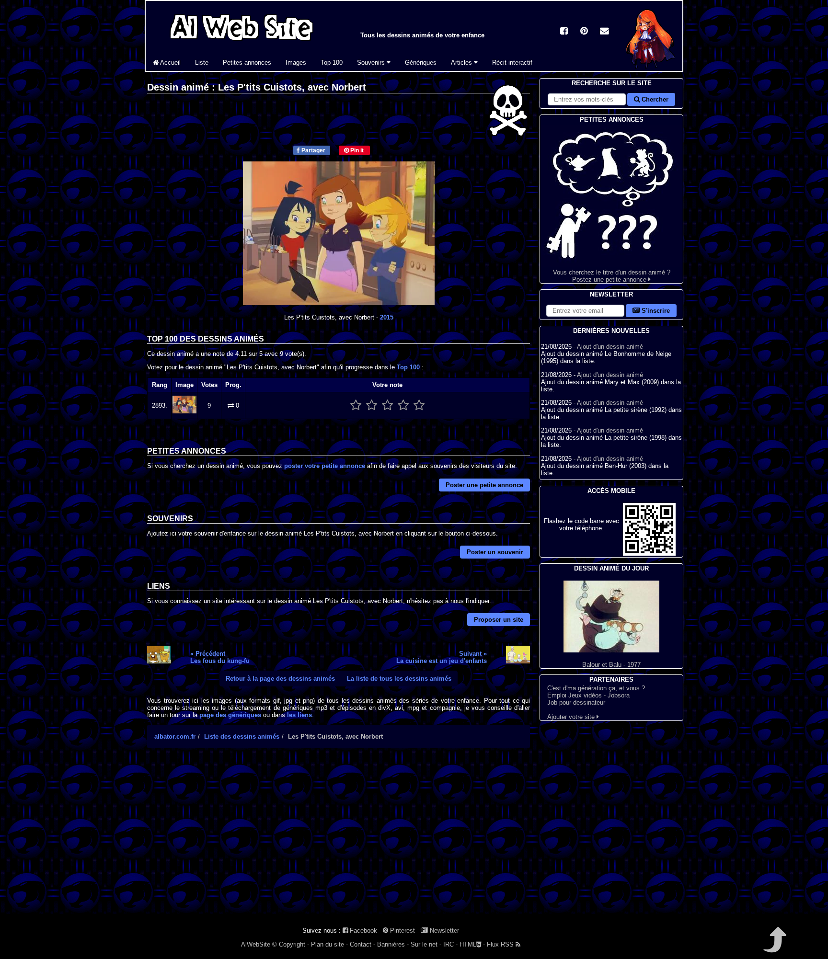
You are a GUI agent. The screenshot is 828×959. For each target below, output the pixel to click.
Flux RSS (501, 944)
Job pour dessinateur (576, 702)
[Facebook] (564, 31)
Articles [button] (462, 62)
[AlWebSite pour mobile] (649, 553)
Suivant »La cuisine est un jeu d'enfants (441, 657)
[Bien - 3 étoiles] (387, 405)
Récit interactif (512, 62)
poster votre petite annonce (324, 465)
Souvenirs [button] (372, 62)
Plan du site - (329, 944)
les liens (299, 715)
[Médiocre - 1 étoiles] (356, 405)
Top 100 (332, 62)
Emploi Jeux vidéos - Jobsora (588, 695)
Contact (360, 944)
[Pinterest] (584, 31)
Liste (201, 62)
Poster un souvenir (495, 552)
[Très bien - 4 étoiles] (403, 405)
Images (296, 62)
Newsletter (443, 930)
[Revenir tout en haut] (774, 946)
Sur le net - (426, 944)
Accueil (170, 62)
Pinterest (401, 930)
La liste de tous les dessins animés (399, 678)
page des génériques (230, 715)
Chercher (654, 99)
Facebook (362, 930)
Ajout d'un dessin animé (610, 346)
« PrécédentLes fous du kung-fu (220, 657)
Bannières (391, 944)
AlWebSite (255, 944)
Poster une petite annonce (484, 485)
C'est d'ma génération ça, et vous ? (596, 688)
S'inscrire (655, 310)
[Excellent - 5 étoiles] (419, 405)
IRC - (450, 944)
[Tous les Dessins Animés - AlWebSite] (241, 42)
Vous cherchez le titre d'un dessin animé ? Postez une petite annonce (611, 276)
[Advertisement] (338, 839)
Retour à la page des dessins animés (280, 678)
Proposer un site (498, 619)
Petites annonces (247, 62)
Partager (312, 150)
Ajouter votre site (572, 716)
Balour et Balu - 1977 (611, 664)
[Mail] (604, 31)
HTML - (472, 944)
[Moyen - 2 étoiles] (372, 405)
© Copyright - (290, 944)
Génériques (421, 62)
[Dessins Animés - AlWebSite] (650, 68)
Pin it (356, 150)
